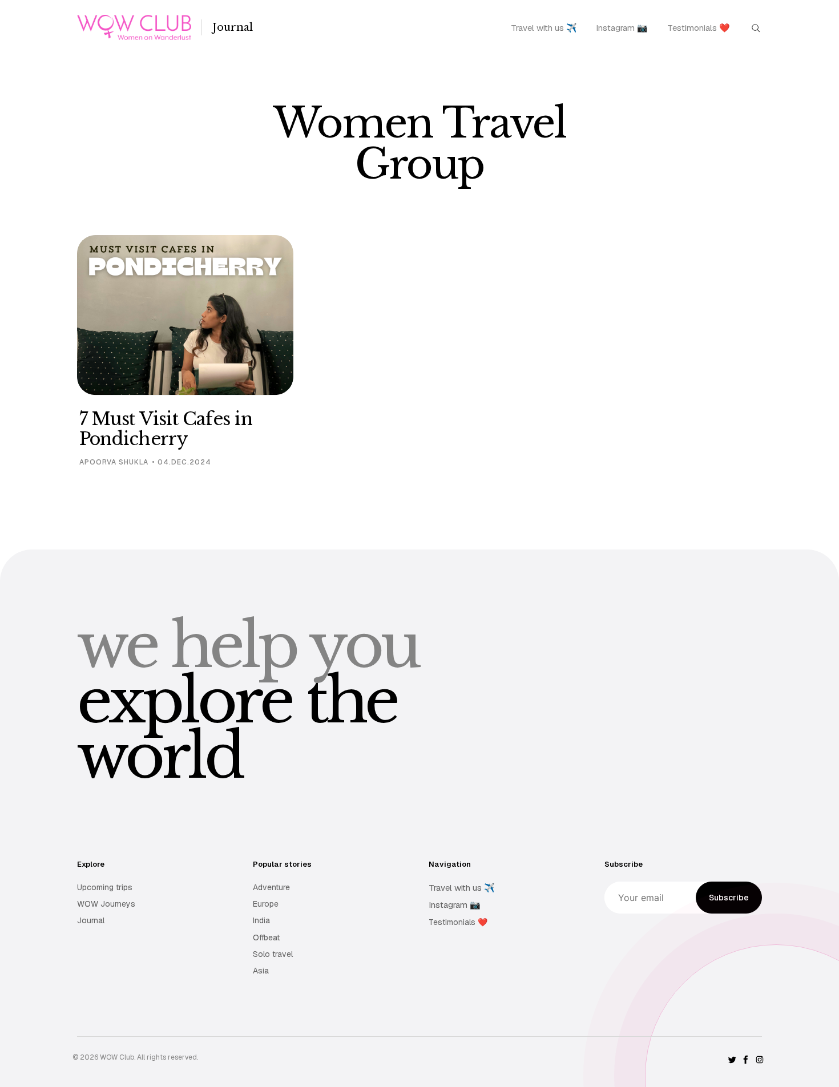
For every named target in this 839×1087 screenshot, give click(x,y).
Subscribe (729, 897)
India (261, 920)
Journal (232, 27)
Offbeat (266, 937)
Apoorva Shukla (113, 462)
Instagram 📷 (622, 27)
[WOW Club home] (134, 27)
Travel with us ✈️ (544, 27)
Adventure (271, 887)
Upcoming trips (104, 887)
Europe (266, 904)
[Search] (755, 27)
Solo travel (273, 954)
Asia (261, 970)
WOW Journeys (106, 904)
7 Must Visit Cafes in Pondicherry (165, 429)
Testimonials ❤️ (698, 27)
